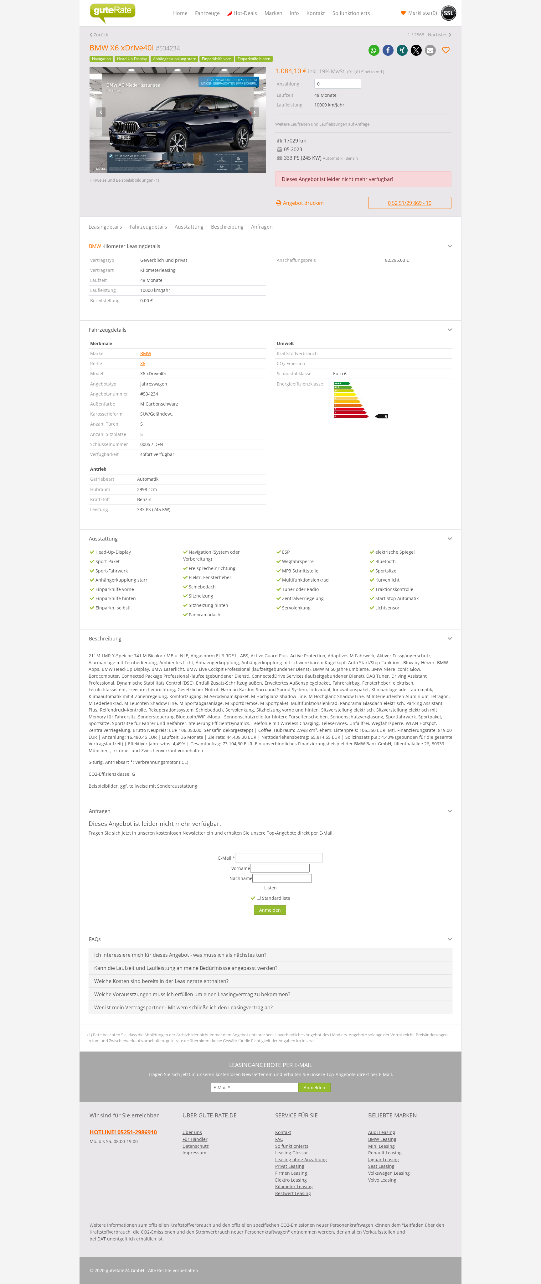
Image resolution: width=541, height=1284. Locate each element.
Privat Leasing (289, 1166)
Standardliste (275, 898)
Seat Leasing (381, 1166)
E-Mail (226, 858)
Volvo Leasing (382, 1180)
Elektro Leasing (291, 1180)
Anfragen (262, 226)
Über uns (192, 1132)
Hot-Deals (245, 13)
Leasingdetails (105, 226)
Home (180, 13)
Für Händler (195, 1139)
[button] (373, 50)
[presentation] (101, 112)
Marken (273, 13)
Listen (270, 888)
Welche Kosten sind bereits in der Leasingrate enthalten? (161, 981)
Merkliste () (422, 12)
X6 (142, 363)
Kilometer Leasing (294, 1186)
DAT (101, 1239)
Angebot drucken (303, 202)
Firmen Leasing (291, 1173)
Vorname (240, 868)
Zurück (101, 35)
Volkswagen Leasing (389, 1173)
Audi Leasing (381, 1132)
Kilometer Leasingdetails (124, 246)
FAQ (279, 1139)
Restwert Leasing (293, 1193)
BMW (145, 353)
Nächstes (437, 35)
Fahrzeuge (207, 13)
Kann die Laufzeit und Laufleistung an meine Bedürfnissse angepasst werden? (185, 968)
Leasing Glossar (291, 1153)
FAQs (95, 939)
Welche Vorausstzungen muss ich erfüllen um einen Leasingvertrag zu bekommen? (192, 994)
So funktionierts (351, 13)
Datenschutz (196, 1146)
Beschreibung (227, 226)
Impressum (194, 1153)
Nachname (240, 878)
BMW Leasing (382, 1139)
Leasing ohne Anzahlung (301, 1159)
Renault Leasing (385, 1153)
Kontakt (316, 13)
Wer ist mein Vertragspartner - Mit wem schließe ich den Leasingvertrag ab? (183, 1007)
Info (294, 13)
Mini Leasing (381, 1146)
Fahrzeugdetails (148, 226)
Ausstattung (189, 226)
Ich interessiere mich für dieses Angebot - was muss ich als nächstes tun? (180, 954)
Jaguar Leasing (383, 1159)
